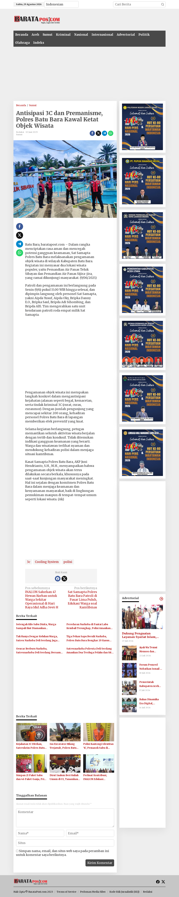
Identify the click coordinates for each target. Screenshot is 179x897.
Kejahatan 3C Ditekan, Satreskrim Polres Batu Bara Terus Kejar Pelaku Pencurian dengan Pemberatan (30, 746)
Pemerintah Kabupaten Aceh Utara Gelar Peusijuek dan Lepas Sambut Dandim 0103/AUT (149, 684)
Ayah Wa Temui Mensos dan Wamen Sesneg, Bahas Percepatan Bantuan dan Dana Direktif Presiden (150, 649)
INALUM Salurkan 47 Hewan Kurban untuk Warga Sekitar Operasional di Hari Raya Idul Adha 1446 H (41, 597)
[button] (163, 4)
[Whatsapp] (110, 133)
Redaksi (147, 891)
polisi (67, 562)
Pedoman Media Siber (93, 891)
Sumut (19, 134)
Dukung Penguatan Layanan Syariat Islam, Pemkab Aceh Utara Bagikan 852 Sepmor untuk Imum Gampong (142, 635)
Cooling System (47, 562)
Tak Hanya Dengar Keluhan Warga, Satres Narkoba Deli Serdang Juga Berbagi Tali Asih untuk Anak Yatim (37, 638)
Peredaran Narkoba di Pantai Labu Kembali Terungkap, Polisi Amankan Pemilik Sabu (88, 626)
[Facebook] (57, 578)
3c (28, 562)
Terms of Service (66, 891)
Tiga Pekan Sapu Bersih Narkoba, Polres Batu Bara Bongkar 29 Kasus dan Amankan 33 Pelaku (87, 638)
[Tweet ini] (98, 133)
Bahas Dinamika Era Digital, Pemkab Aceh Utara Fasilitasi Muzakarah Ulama (151, 701)
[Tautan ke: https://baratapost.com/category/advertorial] (161, 599)
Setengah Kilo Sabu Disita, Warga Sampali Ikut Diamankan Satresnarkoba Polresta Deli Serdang (39, 626)
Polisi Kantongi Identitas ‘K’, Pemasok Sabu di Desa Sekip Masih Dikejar (98, 746)
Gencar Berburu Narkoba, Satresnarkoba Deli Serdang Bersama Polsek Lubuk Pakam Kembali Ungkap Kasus (39, 651)
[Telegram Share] (104, 133)
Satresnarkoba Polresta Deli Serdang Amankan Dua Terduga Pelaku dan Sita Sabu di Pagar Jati (89, 651)
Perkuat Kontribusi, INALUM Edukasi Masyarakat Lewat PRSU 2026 (98, 777)
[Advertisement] (113, 19)
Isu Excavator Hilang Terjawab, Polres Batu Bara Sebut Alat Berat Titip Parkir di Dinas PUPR (63, 746)
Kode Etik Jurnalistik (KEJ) (124, 891)
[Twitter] (64, 578)
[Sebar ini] (92, 133)
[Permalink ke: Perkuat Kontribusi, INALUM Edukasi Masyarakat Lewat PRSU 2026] (98, 763)
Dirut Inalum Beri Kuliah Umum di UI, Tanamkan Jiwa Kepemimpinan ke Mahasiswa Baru (64, 777)
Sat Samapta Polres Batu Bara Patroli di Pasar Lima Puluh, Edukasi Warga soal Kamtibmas (82, 597)
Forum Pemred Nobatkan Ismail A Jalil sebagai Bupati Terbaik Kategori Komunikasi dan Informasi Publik (151, 667)
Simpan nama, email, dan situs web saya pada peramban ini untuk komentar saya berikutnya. (62, 853)
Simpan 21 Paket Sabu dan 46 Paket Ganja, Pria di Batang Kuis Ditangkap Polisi (31, 777)
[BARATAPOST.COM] (37, 19)
